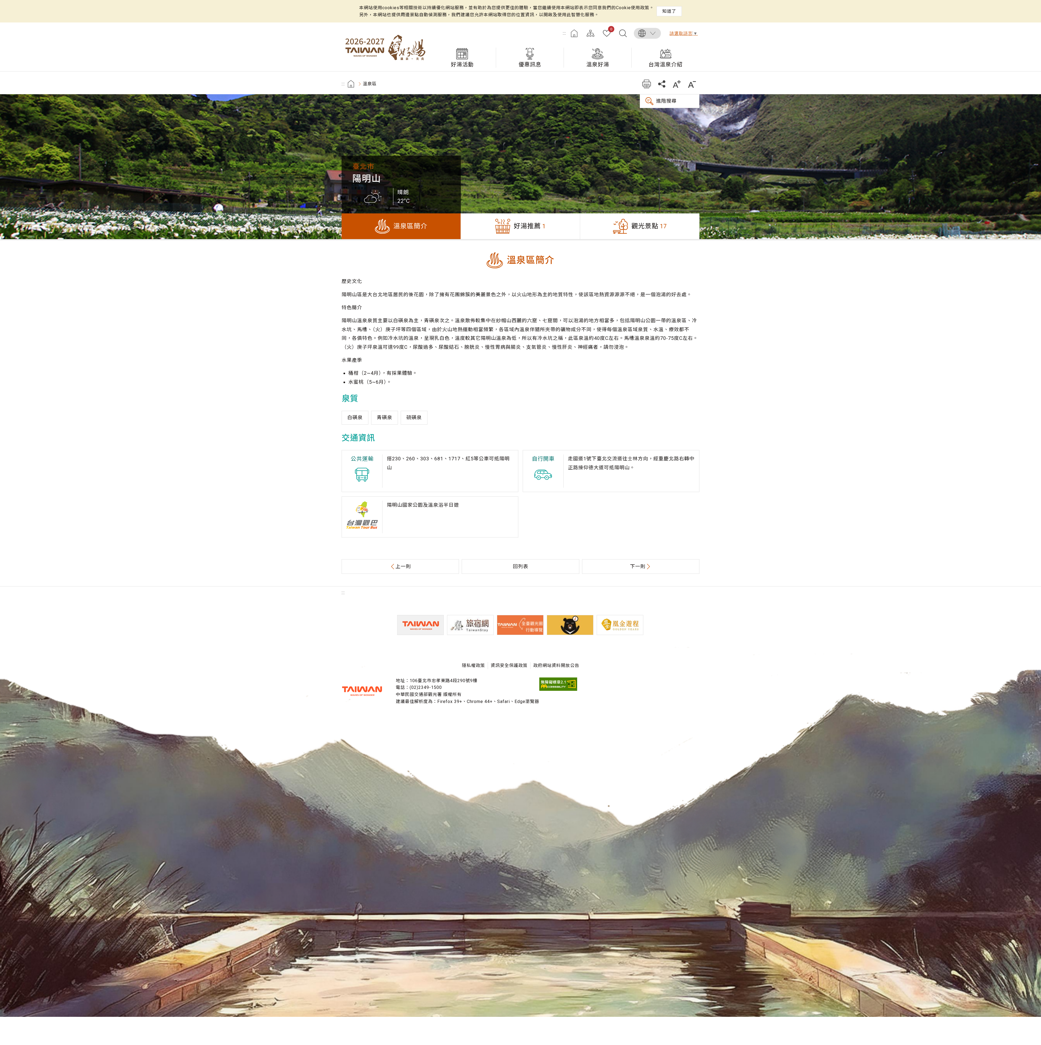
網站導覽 (590, 33)
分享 (662, 84)
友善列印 (646, 84)
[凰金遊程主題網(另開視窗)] (620, 625)
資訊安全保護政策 (509, 665)
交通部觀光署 (362, 691)
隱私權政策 (473, 665)
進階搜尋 (666, 101)
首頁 (574, 33)
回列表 (520, 566)
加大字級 (677, 84)
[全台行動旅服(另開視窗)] (520, 625)
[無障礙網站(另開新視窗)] (558, 689)
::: (564, 33)
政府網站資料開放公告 (556, 665)
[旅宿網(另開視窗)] (470, 625)
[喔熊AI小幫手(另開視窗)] (570, 625)
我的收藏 (611, 29)
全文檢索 (623, 33)
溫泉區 (370, 83)
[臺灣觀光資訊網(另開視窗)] (420, 625)
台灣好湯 (385, 47)
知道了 (669, 11)
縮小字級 (692, 84)
